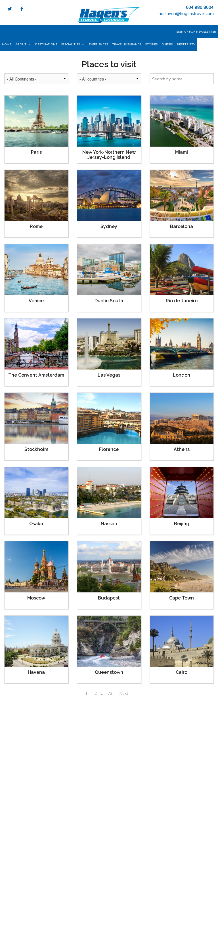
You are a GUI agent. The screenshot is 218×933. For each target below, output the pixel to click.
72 (110, 693)
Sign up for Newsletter (196, 31)
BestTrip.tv (186, 44)
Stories (151, 44)
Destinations (46, 44)
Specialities (70, 44)
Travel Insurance (126, 44)
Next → (126, 693)
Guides (167, 44)
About (20, 44)
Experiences (98, 44)
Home (6, 44)
